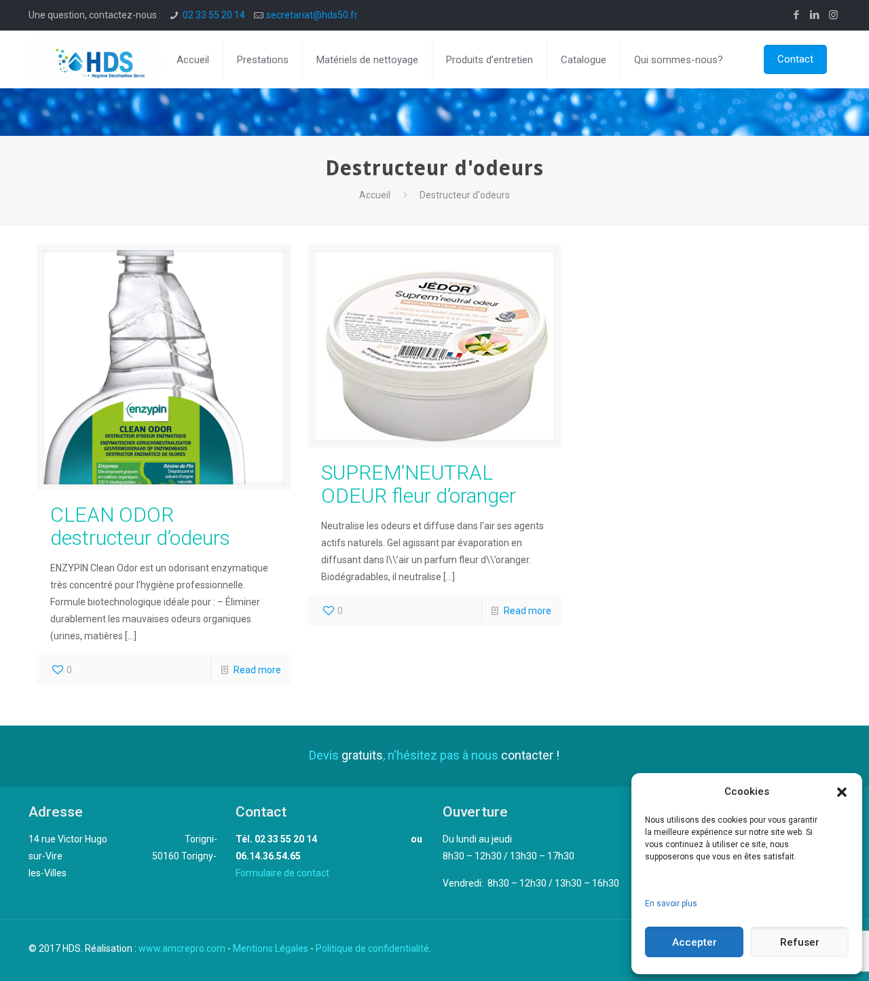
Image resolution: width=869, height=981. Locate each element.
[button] (842, 792)
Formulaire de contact (282, 873)
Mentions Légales (270, 948)
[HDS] (95, 59)
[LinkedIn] (815, 15)
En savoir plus (671, 903)
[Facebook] (797, 15)
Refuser (799, 942)
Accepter (694, 942)
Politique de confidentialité (372, 948)
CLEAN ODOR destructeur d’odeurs (140, 526)
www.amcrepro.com (181, 948)
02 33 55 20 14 (214, 15)
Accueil (374, 195)
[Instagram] (833, 15)
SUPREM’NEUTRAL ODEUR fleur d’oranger (418, 484)
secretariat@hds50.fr (312, 15)
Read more (257, 669)
